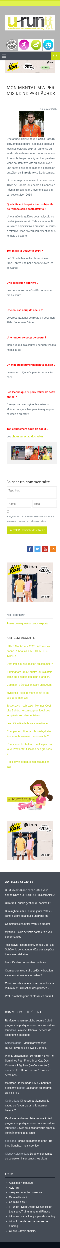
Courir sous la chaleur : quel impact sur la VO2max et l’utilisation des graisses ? (30, 749)
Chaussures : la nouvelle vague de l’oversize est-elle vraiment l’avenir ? (27, 1105)
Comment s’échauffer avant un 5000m (29, 684)
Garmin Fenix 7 (18, 1197)
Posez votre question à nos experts (27, 623)
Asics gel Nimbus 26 (21, 1182)
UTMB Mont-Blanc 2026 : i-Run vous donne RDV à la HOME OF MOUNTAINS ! (28, 651)
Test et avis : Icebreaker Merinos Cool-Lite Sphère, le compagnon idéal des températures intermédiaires (29, 710)
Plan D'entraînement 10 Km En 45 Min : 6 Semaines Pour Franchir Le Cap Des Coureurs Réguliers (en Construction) (29, 1060)
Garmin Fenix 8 (18, 1202)
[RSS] (53, 549)
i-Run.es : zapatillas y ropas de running (32, 1216)
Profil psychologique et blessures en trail (29, 996)
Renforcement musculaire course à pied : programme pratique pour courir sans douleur (29, 1025)
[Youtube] (45, 549)
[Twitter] (37, 549)
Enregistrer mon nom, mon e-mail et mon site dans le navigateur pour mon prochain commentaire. (30, 519)
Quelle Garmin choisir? (22, 1230)
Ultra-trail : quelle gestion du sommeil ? (30, 663)
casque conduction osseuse (25, 1192)
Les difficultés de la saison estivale (27, 723)
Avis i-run (14, 1187)
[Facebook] (30, 549)
